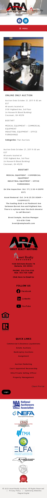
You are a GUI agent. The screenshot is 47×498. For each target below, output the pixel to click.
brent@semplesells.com (23, 223)
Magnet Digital (23, 493)
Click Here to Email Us (23, 277)
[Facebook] (19, 21)
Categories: (11, 140)
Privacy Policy (15, 491)
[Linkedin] (26, 21)
